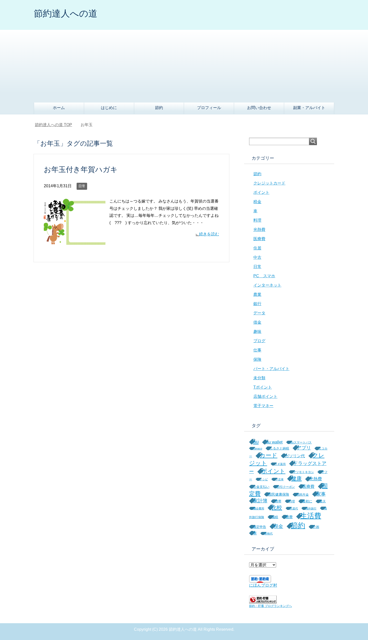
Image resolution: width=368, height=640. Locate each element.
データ (259, 313)
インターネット (267, 285)
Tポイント (262, 387)
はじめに (109, 108)
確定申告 (259, 527)
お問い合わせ (259, 108)
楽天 (323, 501)
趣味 (257, 331)
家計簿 (260, 500)
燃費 (289, 517)
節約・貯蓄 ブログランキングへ (270, 606)
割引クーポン (286, 486)
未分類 (259, 378)
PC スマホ (264, 276)
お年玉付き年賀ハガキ (81, 169)
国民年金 (303, 494)
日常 (81, 186)
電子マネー (263, 406)
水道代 (294, 508)
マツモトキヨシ (303, 472)
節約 (159, 108)
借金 (257, 322)
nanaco (257, 448)
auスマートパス (301, 442)
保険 (257, 359)
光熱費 (259, 229)
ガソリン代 (295, 455)
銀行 (257, 304)
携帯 (278, 501)
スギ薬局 (280, 464)
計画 (316, 527)
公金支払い (261, 487)
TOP (53, 125)
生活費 (310, 516)
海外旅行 (310, 508)
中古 (257, 257)
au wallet (274, 442)
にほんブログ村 (263, 585)
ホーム (59, 108)
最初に (307, 501)
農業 (257, 294)
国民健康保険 (278, 494)
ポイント (261, 192)
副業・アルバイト (309, 108)
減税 (275, 517)
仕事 (257, 350)
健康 (296, 478)
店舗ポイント (265, 396)
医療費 (259, 239)
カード (268, 455)
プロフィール (209, 108)
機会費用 (258, 508)
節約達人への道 (65, 13)
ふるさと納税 (279, 448)
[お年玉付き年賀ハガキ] (74, 244)
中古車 (279, 479)
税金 (257, 202)
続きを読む (209, 234)
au (256, 441)
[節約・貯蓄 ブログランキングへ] (263, 601)
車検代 (268, 533)
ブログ (259, 341)
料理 (257, 220)
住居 (257, 248)
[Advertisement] (184, 65)
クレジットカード (269, 183)
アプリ (304, 447)
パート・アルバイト (271, 369)
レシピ (264, 479)
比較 (277, 507)
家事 (321, 494)
